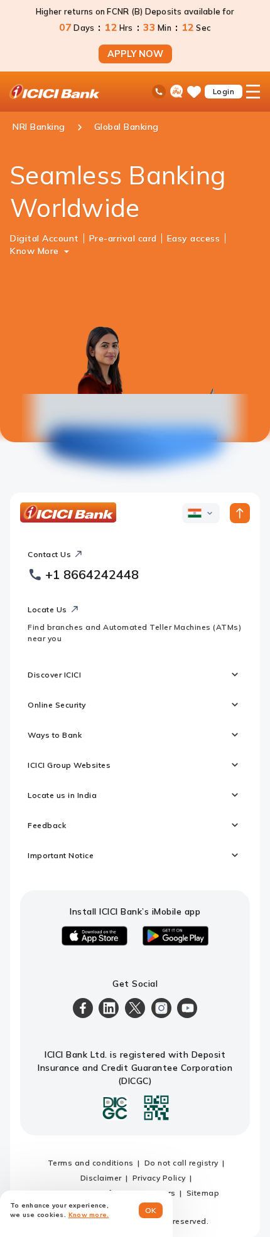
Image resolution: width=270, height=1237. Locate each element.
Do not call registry (181, 1162)
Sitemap (203, 1192)
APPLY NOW (135, 54)
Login (224, 91)
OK (151, 1210)
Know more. (88, 1215)
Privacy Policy (159, 1177)
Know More (34, 251)
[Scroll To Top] (240, 513)
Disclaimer (101, 1177)
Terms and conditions (91, 1162)
